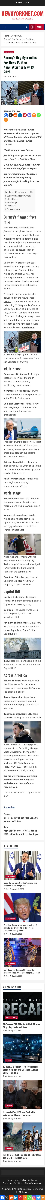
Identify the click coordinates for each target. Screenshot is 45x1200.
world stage (12, 202)
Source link (9, 807)
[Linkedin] (20, 115)
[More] (6, 120)
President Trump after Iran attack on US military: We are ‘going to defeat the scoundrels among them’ (20, 928)
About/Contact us (33, 1183)
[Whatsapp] (39, 115)
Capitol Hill (11, 205)
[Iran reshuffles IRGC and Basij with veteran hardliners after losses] (22, 1094)
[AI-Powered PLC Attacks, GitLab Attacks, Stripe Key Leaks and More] (22, 1006)
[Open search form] (26, 27)
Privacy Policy (20, 1180)
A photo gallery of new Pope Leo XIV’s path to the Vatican (21, 817)
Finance (9, 1106)
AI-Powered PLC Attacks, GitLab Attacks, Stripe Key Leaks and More (21, 1026)
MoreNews (38, 1189)
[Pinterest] (25, 115)
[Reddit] (15, 115)
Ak (5, 77)
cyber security (11, 1018)
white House (12, 199)
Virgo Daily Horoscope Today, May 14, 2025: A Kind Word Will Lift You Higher (21, 830)
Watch (39, 27)
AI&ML (8, 1060)
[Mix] (34, 115)
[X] (11, 115)
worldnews (9, 52)
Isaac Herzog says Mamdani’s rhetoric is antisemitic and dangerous (20, 884)
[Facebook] (6, 115)
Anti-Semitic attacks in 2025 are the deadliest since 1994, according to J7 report (22, 971)
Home (9, 1180)
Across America (13, 209)
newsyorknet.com (22, 13)
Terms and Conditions (13, 1183)
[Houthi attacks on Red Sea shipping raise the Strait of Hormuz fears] (22, 1137)
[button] (3, 27)
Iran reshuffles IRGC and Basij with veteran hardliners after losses (19, 1114)
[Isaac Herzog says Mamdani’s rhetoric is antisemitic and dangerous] (22, 865)
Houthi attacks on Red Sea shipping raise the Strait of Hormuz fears (22, 1156)
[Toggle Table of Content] (30, 192)
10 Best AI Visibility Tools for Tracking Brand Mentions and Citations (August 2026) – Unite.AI (20, 1069)
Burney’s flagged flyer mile (19, 195)
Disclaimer (32, 1180)
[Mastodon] (29, 115)
